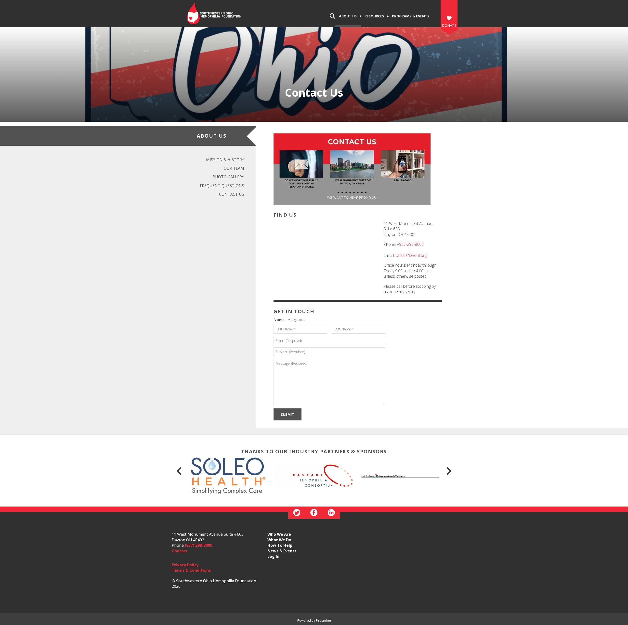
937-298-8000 (411, 244)
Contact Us (231, 194)
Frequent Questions (222, 185)
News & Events (281, 551)
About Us (348, 16)
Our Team (234, 168)
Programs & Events (410, 16)
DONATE (449, 25)
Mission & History (225, 159)
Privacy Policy (185, 565)
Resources (374, 16)
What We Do (279, 540)
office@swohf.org (411, 255)
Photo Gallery (228, 177)
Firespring (323, 620)
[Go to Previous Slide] (179, 471)
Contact (180, 551)
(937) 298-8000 (198, 545)
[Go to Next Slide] (448, 471)
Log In (273, 556)
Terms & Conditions (191, 570)
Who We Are (279, 534)
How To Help (279, 545)
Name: (280, 320)
